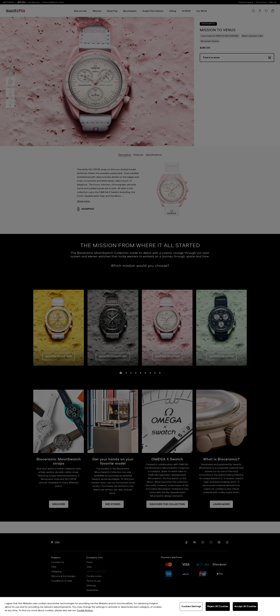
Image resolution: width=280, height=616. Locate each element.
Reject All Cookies (217, 606)
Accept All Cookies (245, 606)
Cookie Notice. (85, 610)
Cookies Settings (191, 606)
